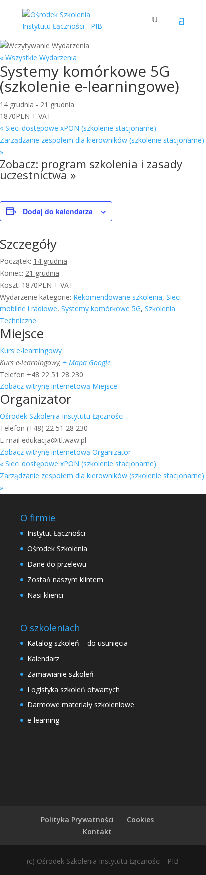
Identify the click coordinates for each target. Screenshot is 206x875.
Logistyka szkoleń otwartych (74, 689)
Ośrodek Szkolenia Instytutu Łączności (62, 416)
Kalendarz (44, 659)
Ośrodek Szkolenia (58, 549)
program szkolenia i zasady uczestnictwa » (91, 169)
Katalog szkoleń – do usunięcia (78, 643)
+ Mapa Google (87, 363)
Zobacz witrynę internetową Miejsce (59, 386)
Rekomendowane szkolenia (118, 297)
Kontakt (97, 831)
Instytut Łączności (57, 533)
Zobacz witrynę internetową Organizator (65, 452)
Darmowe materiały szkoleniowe (81, 705)
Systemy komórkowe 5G (101, 309)
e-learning (44, 720)
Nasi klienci (46, 595)
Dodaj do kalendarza (58, 211)
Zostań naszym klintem (66, 579)
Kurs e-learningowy (31, 351)
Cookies (140, 819)
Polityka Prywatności (77, 819)
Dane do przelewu (57, 564)
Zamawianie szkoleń (61, 674)
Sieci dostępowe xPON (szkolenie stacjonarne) (78, 128)
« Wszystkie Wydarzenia (38, 57)
